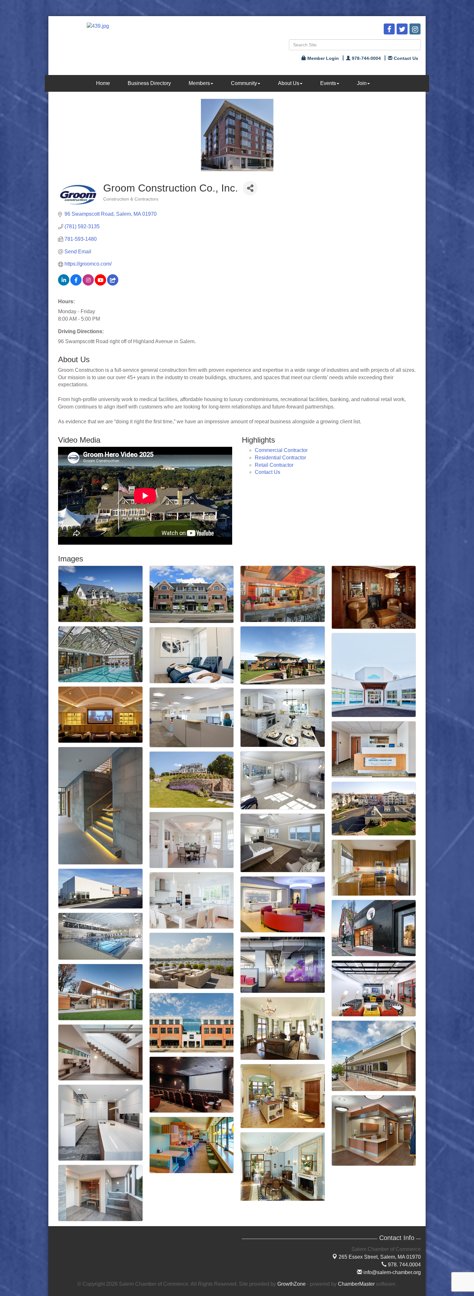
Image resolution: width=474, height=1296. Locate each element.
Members (199, 83)
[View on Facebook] (76, 283)
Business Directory (149, 83)
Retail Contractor (274, 465)
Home (103, 83)
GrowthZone (291, 1284)
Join (362, 83)
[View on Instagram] (88, 283)
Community (244, 83)
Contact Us (267, 472)
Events (328, 83)
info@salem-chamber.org (391, 1272)
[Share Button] (250, 188)
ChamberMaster (356, 1284)
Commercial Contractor (281, 450)
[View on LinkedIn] (63, 283)
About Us (288, 83)
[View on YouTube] (100, 283)
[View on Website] (112, 283)
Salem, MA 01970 (380, 1257)
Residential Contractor (280, 457)
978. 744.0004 (404, 1264)
